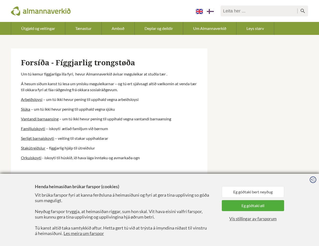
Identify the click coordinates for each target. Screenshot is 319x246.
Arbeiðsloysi (31, 99)
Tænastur (83, 28)
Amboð (118, 28)
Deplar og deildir (159, 28)
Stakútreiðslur (33, 148)
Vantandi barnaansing (40, 118)
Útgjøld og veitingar (38, 28)
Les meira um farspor (84, 233)
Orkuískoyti (31, 157)
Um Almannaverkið (209, 28)
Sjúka (25, 109)
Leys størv (255, 28)
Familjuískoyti (33, 128)
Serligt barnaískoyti (37, 138)
